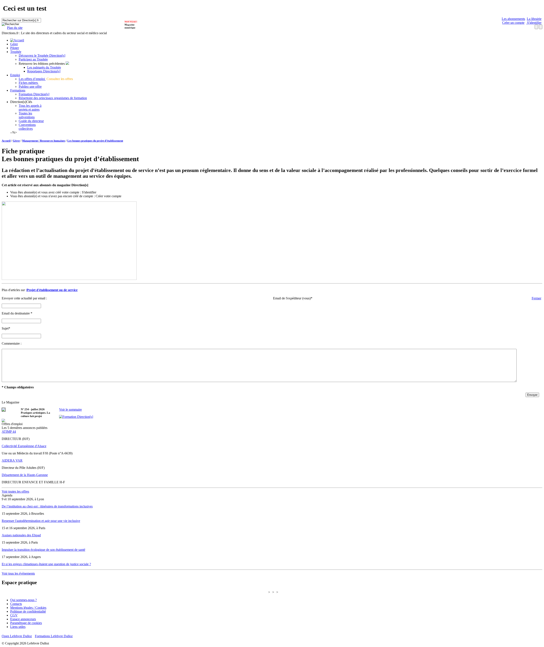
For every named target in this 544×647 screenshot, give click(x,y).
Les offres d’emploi (32, 79)
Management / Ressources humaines (43, 140)
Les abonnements (513, 19)
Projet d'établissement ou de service (52, 290)
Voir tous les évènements (18, 573)
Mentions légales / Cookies (28, 607)
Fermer (536, 298)
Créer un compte (513, 22)
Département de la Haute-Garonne (25, 475)
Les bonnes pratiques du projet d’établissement (95, 140)
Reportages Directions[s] (43, 71)
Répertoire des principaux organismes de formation (53, 98)
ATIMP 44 (9, 431)
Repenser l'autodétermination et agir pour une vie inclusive (41, 521)
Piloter (14, 48)
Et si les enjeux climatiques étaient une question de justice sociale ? (46, 564)
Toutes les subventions (27, 115)
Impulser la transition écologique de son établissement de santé (43, 549)
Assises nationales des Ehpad (21, 535)
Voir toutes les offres (15, 491)
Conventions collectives (27, 126)
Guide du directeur (31, 121)
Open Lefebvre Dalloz (17, 636)
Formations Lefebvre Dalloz (54, 636)
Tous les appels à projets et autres (30, 107)
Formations (17, 90)
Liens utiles (18, 627)
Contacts (16, 604)
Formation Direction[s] (34, 94)
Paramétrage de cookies (26, 623)
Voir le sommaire (70, 409)
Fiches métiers (29, 83)
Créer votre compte (108, 196)
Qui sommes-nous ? (23, 600)
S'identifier (533, 22)
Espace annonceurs (23, 619)
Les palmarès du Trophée (44, 67)
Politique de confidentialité (28, 611)
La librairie (534, 19)
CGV (14, 615)
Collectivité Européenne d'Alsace (24, 446)
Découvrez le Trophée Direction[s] (42, 55)
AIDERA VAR (12, 460)
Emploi (15, 75)
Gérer (14, 44)
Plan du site (15, 28)
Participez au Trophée (33, 59)
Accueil (6, 140)
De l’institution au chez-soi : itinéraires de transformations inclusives (47, 506)
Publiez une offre (30, 86)
